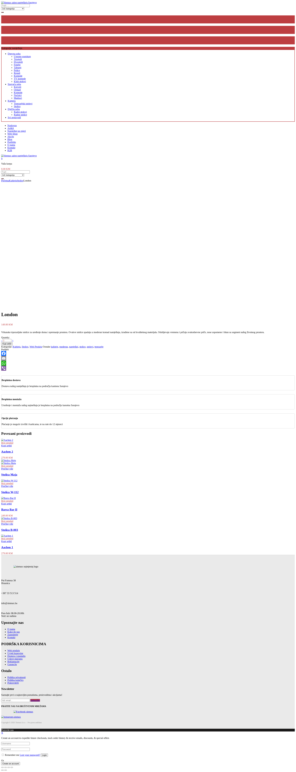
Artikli (10, 128)
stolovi (90, 346)
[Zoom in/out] (11, 767)
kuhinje (54, 346)
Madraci (18, 98)
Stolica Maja (9, 474)
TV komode (20, 78)
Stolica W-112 (10, 492)
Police (17, 70)
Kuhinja (12, 101)
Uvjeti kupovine (15, 653)
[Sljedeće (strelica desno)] (5, 770)
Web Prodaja (36, 346)
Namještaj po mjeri (16, 131)
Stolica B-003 (9, 530)
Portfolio (11, 142)
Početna (5, 180)
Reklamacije (13, 661)
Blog (9, 139)
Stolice (17, 106)
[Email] (148, 358)
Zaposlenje (12, 634)
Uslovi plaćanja (15, 659)
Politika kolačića (15, 680)
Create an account (10, 763)
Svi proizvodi (14, 117)
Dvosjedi (18, 62)
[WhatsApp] (148, 363)
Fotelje (17, 64)
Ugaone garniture (22, 56)
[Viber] (148, 368)
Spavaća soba (14, 84)
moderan (63, 346)
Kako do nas (13, 632)
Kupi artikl (6, 344)
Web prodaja (13, 650)
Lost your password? (30, 755)
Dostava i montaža (16, 656)
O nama (11, 145)
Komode (18, 76)
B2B (9, 150)
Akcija (10, 136)
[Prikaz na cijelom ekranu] (8, 767)
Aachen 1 (7, 547)
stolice (82, 346)
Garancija (12, 664)
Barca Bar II (9, 509)
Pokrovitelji (13, 683)
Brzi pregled (7, 443)
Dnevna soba (14, 53)
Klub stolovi (20, 81)
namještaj (73, 346)
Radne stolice (20, 114)
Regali (17, 73)
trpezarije (99, 346)
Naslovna (12, 125)
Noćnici (18, 95)
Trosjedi (18, 59)
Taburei (17, 67)
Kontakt (11, 147)
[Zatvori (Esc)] (2, 767)
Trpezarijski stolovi (23, 103)
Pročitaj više (7, 468)
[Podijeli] (5, 767)
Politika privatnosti (16, 677)
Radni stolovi (20, 112)
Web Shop (12, 133)
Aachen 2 (7, 451)
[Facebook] (148, 353)
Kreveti (17, 87)
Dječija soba (14, 109)
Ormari (17, 89)
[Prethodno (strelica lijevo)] (2, 770)
